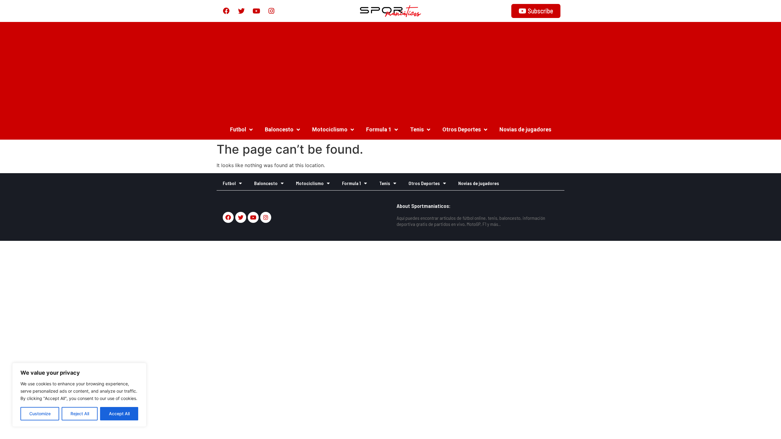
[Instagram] (271, 11)
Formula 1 (378, 129)
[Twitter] (241, 11)
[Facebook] (226, 11)
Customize (40, 413)
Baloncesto (279, 129)
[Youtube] (256, 11)
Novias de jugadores (525, 129)
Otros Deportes (461, 129)
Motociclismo (329, 129)
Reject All (79, 413)
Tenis (417, 129)
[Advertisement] (390, 70)
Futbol (238, 129)
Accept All (119, 413)
